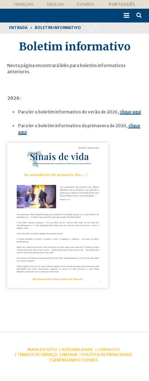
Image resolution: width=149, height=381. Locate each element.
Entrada (18, 27)
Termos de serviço (37, 354)
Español (86, 4)
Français (24, 4)
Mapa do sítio (42, 349)
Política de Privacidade (107, 354)
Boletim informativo (58, 27)
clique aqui (130, 112)
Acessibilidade (77, 349)
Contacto (109, 349)
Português (121, 4)
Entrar (69, 354)
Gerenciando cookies (75, 360)
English (55, 4)
